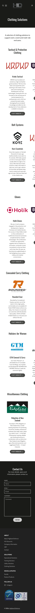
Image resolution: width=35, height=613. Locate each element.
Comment (7, 496)
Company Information (10, 544)
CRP (5, 547)
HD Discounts (8, 541)
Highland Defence (14, 608)
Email (6, 488)
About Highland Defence (11, 539)
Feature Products (9, 577)
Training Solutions (9, 561)
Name (6, 480)
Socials (6, 574)
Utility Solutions (9, 563)
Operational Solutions (10, 558)
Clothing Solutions (9, 566)
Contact (6, 550)
